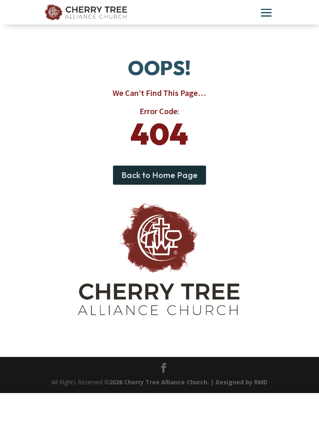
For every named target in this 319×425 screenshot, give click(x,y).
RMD (260, 382)
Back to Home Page (159, 175)
